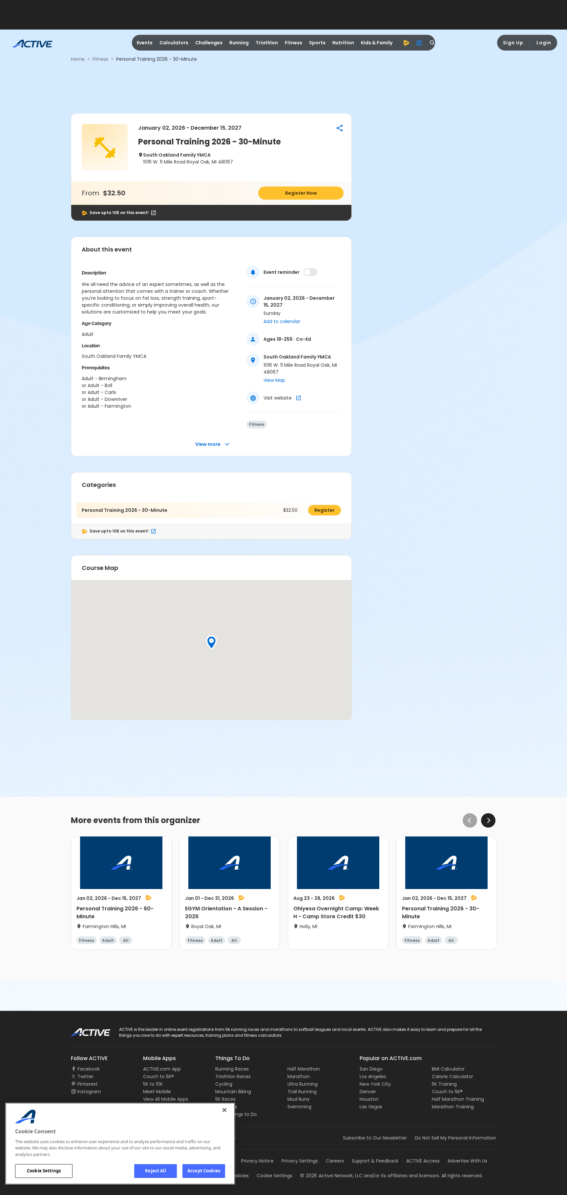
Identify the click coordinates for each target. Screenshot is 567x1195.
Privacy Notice (257, 1161)
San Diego (371, 1069)
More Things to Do (236, 1114)
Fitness (293, 42)
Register (324, 510)
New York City (375, 1084)
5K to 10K (153, 1084)
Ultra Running (302, 1084)
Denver (368, 1091)
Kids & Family (376, 42)
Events (145, 42)
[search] (432, 43)
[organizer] (419, 43)
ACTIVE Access (423, 1161)
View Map (274, 380)
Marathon (298, 1076)
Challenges (208, 42)
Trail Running (302, 1091)
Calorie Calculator (452, 1076)
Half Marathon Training (458, 1099)
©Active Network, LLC (331, 1175)
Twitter (85, 1076)
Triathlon (267, 42)
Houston (369, 1099)
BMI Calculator (448, 1069)
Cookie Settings (44, 1171)
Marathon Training (453, 1106)
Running (239, 42)
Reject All (155, 1171)
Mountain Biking (233, 1091)
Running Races (232, 1069)
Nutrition (343, 42)
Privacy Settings (300, 1161)
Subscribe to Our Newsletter (375, 1138)
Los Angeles (373, 1076)
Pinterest (87, 1084)
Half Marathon (303, 1069)
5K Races (225, 1099)
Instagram (89, 1091)
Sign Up (513, 42)
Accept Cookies (203, 1171)
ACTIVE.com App (162, 1069)
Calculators (173, 42)
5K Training (444, 1084)
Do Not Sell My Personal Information (455, 1138)
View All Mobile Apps (165, 1099)
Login (543, 42)
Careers (335, 1161)
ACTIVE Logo (85, 1030)
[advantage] (406, 43)
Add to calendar (281, 321)
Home (78, 59)
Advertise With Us (467, 1161)
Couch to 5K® (158, 1076)
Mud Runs (298, 1099)
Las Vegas (371, 1106)
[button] (340, 128)
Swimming (299, 1106)
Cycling (223, 1084)
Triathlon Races (233, 1076)
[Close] (224, 1110)
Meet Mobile (157, 1091)
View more (207, 444)
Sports (317, 42)
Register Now (301, 193)
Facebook (88, 1069)
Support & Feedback (375, 1161)
